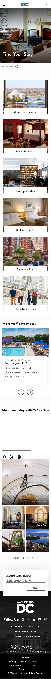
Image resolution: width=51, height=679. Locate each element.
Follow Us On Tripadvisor (44, 619)
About (35, 661)
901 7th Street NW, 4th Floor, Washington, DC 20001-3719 (25, 647)
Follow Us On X (27, 619)
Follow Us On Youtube (38, 619)
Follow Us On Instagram (21, 455)
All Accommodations (25, 112)
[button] (25, 91)
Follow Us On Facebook (6, 455)
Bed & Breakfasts (25, 151)
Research (22, 669)
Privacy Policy (25, 657)
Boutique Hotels (25, 191)
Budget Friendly (25, 230)
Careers (13, 665)
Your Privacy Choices (14, 661)
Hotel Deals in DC (25, 309)
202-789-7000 (13, 651)
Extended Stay (25, 269)
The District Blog (29, 636)
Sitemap (19, 665)
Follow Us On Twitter (14, 455)
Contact (32, 665)
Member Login (27, 631)
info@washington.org (35, 651)
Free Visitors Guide (27, 626)
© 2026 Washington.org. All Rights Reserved (25, 673)
